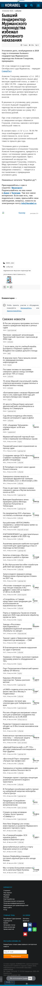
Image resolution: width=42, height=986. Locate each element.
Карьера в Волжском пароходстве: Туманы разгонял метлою (16, 680)
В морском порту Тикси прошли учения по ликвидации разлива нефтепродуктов (20, 360)
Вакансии (26, 921)
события (18, 11)
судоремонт (11, 432)
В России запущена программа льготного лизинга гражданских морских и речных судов (21, 325)
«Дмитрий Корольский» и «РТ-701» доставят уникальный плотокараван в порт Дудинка (19, 749)
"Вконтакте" (17, 188)
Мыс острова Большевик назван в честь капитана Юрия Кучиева (18, 869)
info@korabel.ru (28, 203)
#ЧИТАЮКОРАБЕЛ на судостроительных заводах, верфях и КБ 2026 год (20, 535)
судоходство (12, 411)
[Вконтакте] (30, 924)
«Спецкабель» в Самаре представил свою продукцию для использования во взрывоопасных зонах (17, 602)
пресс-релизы (22, 742)
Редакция (7, 895)
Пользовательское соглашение (14, 901)
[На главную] (10, 5)
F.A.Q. (5, 909)
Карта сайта (8, 907)
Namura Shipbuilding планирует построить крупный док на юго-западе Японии (19, 858)
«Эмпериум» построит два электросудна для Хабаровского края (17, 703)
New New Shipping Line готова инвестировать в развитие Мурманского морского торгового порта (20, 826)
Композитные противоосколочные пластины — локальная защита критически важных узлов (18, 738)
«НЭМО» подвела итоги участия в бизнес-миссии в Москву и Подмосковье (17, 691)
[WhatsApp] (34, 929)
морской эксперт (23, 530)
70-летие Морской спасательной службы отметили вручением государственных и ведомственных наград (20, 383)
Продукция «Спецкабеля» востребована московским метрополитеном (14, 803)
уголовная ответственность (14, 274)
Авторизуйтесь (26, 308)
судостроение (11, 330)
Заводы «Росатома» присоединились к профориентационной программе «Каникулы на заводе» (17, 627)
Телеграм (15, 193)
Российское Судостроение (12, 918)
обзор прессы (22, 719)
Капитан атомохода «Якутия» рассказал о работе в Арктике (16, 556)
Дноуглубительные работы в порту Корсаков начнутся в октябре (18, 848)
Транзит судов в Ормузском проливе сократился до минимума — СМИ (19, 639)
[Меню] (38, 5)
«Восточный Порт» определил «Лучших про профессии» (16, 760)
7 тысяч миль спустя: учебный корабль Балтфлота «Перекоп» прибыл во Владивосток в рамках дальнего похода (20, 348)
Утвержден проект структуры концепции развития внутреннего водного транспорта (20, 780)
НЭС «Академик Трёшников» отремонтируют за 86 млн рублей (15, 427)
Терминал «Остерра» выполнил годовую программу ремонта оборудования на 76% (20, 659)
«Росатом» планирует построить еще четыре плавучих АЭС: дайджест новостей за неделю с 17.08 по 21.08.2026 (17, 589)
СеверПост (7, 71)
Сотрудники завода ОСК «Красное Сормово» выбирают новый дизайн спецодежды (18, 458)
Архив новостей (9, 929)
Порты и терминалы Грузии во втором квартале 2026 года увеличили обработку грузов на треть (21, 615)
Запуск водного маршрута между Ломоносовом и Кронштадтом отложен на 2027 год (20, 576)
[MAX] (25, 929)
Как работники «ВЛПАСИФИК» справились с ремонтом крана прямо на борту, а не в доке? (20, 525)
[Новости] (9, 279)
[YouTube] (25, 934)
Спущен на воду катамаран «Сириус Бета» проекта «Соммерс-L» (15, 814)
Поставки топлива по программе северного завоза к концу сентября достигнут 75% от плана (18, 372)
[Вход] (25, 5)
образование (22, 633)
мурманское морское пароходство (17, 270)
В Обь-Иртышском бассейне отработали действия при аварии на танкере (20, 566)
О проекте (7, 890)
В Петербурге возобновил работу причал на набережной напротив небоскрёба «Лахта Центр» (20, 791)
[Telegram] (30, 929)
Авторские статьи (9, 925)
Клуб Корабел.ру (9, 899)
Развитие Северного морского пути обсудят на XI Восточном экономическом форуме (20, 726)
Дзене (6, 193)
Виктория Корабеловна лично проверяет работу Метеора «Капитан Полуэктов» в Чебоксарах (16, 503)
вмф (9, 353)
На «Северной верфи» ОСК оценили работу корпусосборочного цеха (15, 837)
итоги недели (22, 595)
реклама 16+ (36, 2)
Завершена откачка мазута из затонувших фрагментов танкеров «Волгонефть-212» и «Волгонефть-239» (20, 479)
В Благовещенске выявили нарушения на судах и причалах (20, 649)
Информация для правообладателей (16, 905)
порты (10, 365)
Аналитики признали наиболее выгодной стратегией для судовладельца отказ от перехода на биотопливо (20, 546)
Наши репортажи (9, 927)
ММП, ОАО (10, 263)
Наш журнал (8, 893)
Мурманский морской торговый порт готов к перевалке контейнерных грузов (20, 438)
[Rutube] (34, 924)
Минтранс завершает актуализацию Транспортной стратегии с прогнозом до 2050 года (20, 337)
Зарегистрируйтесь (14, 311)
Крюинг (6, 923)
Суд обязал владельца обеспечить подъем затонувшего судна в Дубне (18, 417)
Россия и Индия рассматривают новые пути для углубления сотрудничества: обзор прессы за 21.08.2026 (20, 715)
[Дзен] (25, 924)
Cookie (25, 978)
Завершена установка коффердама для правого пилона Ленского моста (20, 769)
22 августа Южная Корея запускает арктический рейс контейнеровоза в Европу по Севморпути (18, 406)
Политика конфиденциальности (14, 903)
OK (30, 978)
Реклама (6, 897)
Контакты (26, 918)
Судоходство (8, 921)
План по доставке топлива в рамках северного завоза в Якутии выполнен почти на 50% (19, 490)
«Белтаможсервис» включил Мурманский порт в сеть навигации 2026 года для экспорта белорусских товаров (21, 395)
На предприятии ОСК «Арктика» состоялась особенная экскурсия (17, 514)
